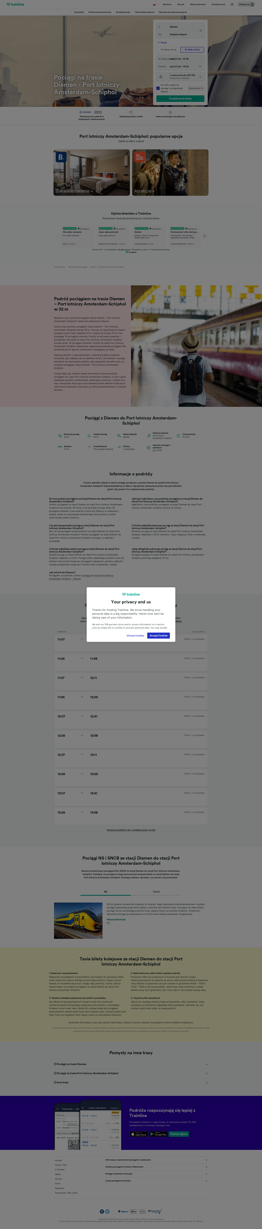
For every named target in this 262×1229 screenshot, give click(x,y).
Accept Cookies (158, 635)
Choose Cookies (135, 635)
